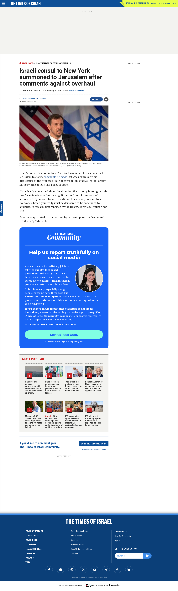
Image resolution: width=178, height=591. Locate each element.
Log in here (101, 449)
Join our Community (137, 3)
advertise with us (78, 544)
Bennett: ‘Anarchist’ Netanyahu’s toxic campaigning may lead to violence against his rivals (94, 386)
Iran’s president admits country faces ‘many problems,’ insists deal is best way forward (53, 387)
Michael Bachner (12, 553)
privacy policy (76, 536)
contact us (75, 553)
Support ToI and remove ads (163, 3)
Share (98, 99)
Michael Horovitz (13, 536)
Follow (43, 99)
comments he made (55, 177)
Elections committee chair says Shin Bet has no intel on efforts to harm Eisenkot (20, 530)
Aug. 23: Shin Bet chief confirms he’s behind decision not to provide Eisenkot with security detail (20, 546)
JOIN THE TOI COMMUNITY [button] (93, 443)
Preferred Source (76, 91)
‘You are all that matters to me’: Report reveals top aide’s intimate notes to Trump (73, 386)
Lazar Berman (28, 99)
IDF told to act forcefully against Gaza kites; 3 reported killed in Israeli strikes (93, 420)
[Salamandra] (113, 585)
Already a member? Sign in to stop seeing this (64, 341)
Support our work (64, 335)
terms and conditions (79, 531)
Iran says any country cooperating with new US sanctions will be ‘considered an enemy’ (34, 387)
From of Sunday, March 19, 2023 (55, 63)
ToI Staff (26, 553)
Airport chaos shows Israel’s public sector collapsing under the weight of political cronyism (54, 421)
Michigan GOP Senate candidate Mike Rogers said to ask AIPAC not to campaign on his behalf (33, 421)
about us (74, 540)
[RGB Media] (91, 585)
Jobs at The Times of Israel (81, 549)
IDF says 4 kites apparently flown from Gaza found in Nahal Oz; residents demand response (73, 421)
